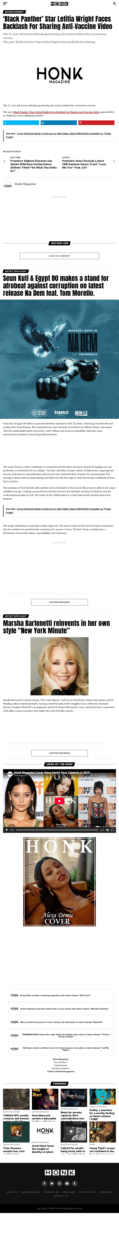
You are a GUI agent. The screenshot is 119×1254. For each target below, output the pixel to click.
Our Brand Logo (30, 1192)
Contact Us (61, 1196)
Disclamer (69, 1192)
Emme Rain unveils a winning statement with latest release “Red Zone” (55, 995)
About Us (11, 1192)
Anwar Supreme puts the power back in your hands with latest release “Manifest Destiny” (64, 1009)
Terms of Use (51, 1192)
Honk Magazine (25, 184)
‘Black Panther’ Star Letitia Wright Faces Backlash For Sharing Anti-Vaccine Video (56, 112)
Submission (106, 1192)
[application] (59, 801)
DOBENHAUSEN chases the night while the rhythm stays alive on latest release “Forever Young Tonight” (66, 1035)
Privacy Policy (87, 1192)
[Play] (6, 829)
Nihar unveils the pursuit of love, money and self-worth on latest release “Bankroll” (61, 1022)
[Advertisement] (59, 218)
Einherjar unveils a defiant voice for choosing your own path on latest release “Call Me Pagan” (66, 1049)
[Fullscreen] (112, 829)
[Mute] (107, 829)
